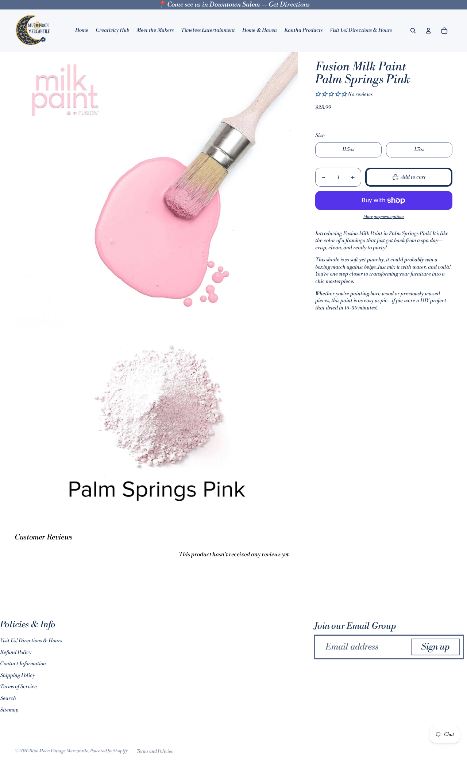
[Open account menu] (428, 31)
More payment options (383, 216)
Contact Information (23, 663)
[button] (331, 94)
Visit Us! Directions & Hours (31, 641)
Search (8, 698)
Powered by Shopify (109, 751)
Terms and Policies (154, 751)
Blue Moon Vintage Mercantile (58, 751)
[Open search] (413, 31)
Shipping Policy (17, 675)
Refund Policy (15, 652)
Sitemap (9, 710)
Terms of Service (18, 686)
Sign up (435, 647)
